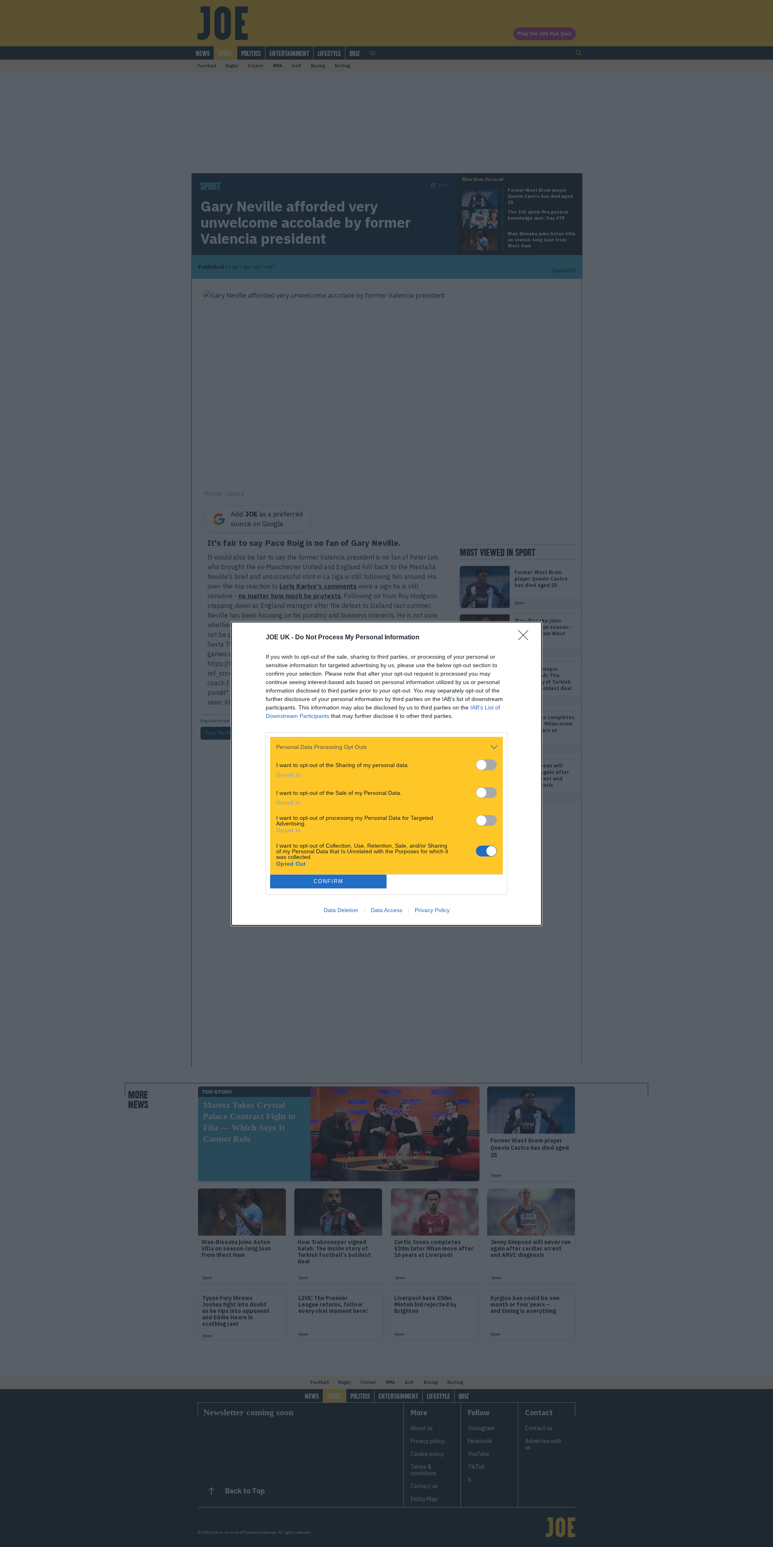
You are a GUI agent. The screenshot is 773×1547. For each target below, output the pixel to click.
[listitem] (386, 747)
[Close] (525, 637)
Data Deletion (341, 910)
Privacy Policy (432, 910)
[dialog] (386, 773)
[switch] (486, 764)
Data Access (386, 910)
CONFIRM (328, 881)
